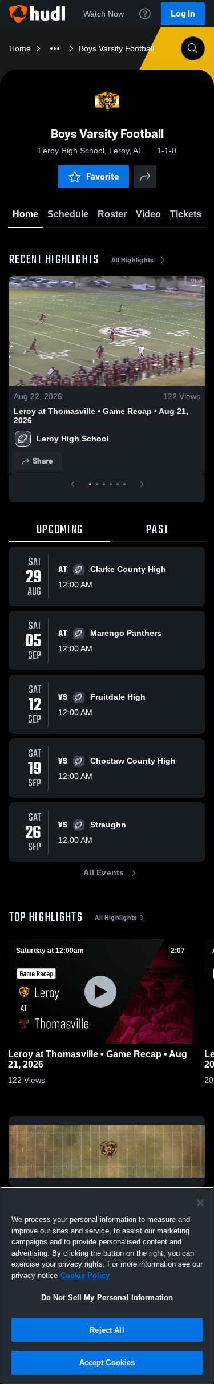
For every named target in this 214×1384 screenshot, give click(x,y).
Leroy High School (73, 438)
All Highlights (132, 260)
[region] (107, 1285)
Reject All (107, 1330)
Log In (183, 13)
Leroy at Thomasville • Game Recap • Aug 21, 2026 (101, 416)
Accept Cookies (107, 1362)
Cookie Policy (85, 1275)
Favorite (102, 176)
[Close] (200, 1202)
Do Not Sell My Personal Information (107, 1297)
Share (43, 461)
